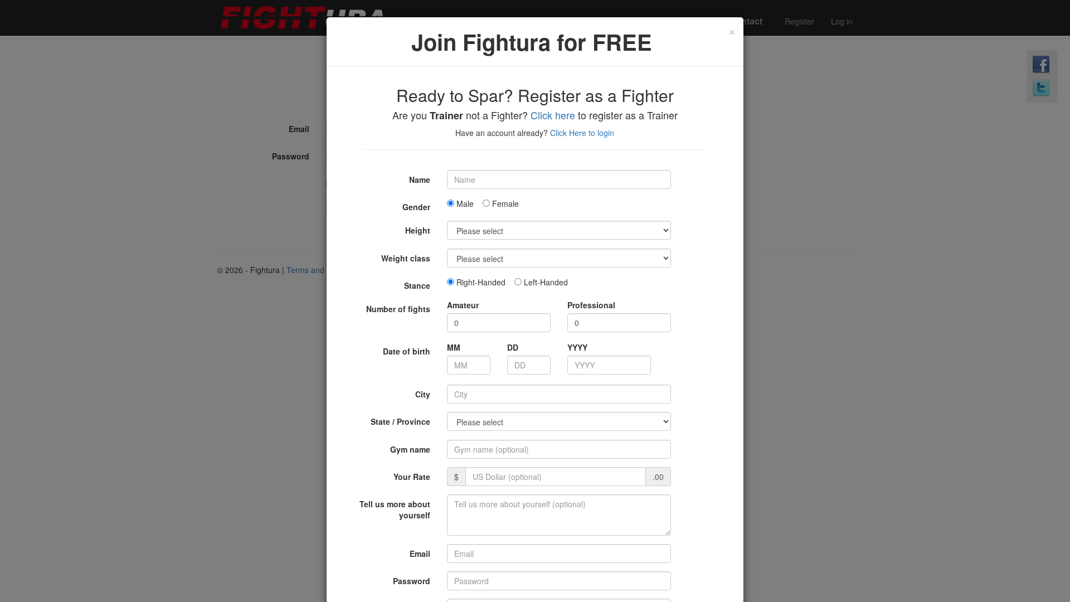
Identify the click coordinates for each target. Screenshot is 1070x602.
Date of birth (406, 351)
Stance (417, 285)
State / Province (400, 421)
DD (512, 347)
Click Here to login (582, 132)
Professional (591, 304)
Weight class (405, 258)
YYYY (577, 347)
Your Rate (411, 476)
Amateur (463, 304)
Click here (553, 115)
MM (453, 347)
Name (419, 179)
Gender (416, 206)
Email (420, 553)
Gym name (410, 449)
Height (417, 230)
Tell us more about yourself (394, 509)
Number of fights (398, 308)
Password (411, 580)
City (422, 394)
